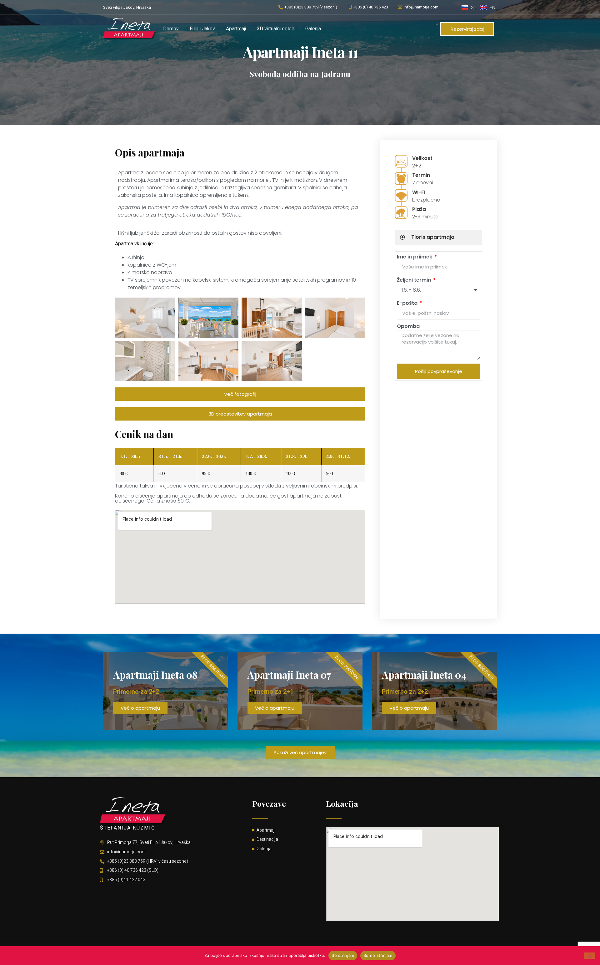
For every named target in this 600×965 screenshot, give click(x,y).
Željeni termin (414, 279)
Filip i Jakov (202, 29)
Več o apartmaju (140, 708)
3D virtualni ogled (275, 29)
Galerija (313, 29)
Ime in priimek (415, 256)
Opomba (408, 326)
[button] (300, 752)
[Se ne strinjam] (589, 955)
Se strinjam (343, 955)
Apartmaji (236, 29)
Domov (171, 29)
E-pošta (408, 303)
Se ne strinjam (377, 955)
